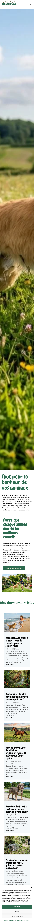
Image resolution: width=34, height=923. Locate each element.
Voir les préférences (17, 916)
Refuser (17, 911)
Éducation (18, 761)
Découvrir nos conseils (13, 568)
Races (17, 815)
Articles (17, 649)
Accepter (17, 906)
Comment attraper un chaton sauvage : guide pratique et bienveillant (17, 864)
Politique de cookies (9, 920)
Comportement (19, 871)
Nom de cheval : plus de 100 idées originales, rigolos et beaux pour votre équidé (16, 753)
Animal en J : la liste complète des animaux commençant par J (17, 696)
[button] (31, 887)
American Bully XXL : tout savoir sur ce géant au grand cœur (17, 809)
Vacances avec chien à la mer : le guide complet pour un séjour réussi (17, 642)
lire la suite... (10, 664)
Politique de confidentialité (22, 920)
